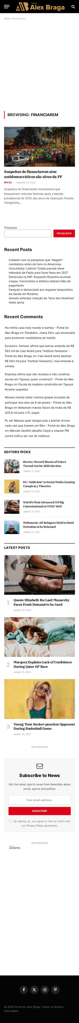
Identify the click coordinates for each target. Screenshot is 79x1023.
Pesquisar (10, 227)
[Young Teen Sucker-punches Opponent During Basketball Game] (39, 699)
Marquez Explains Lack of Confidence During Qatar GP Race (43, 664)
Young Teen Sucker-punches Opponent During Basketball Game (44, 726)
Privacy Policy (34, 825)
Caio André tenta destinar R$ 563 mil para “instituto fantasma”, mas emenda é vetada (39, 361)
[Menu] (6, 6)
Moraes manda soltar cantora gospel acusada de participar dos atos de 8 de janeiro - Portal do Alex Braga (38, 402)
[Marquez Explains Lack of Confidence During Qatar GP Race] (39, 637)
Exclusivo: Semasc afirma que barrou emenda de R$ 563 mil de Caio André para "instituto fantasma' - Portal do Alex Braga (39, 351)
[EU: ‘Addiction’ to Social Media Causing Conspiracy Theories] (11, 486)
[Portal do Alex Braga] (40, 6)
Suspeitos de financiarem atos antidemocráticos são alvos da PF (33, 174)
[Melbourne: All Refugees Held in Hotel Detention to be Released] (11, 527)
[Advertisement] (39, 65)
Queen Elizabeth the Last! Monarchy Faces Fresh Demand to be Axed (41, 602)
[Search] (73, 6)
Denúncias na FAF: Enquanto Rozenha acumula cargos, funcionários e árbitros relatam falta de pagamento (40, 281)
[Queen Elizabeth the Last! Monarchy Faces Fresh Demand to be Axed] (39, 575)
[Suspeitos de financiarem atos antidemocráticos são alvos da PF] (39, 147)
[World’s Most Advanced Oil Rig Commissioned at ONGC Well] (11, 507)
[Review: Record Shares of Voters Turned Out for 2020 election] (11, 466)
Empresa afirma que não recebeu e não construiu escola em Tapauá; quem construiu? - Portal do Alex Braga (39, 379)
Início (7, 18)
